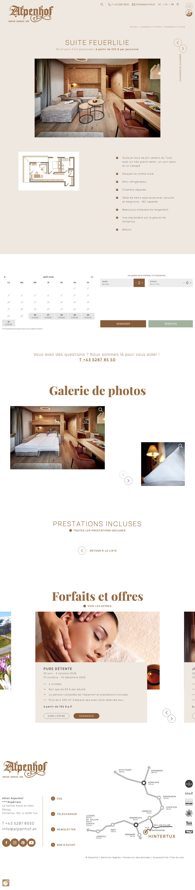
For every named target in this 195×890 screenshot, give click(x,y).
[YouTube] (31, 842)
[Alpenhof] (31, 13)
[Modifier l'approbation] (6, 883)
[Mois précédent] (5, 277)
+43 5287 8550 (19, 823)
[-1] (136, 283)
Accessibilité (160, 857)
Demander (123, 323)
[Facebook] (6, 842)
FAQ (59, 798)
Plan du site (177, 857)
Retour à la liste (103, 550)
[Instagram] (14, 842)
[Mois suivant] (92, 277)
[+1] (142, 283)
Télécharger (67, 814)
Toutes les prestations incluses (100, 530)
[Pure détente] (97, 650)
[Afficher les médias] (57, 437)
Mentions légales (111, 857)
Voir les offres (100, 606)
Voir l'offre (56, 716)
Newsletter (66, 829)
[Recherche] (101, 4)
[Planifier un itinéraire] (130, 802)
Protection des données (137, 857)
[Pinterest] (23, 842)
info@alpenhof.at (19, 828)
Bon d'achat (66, 844)
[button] (128, 481)
